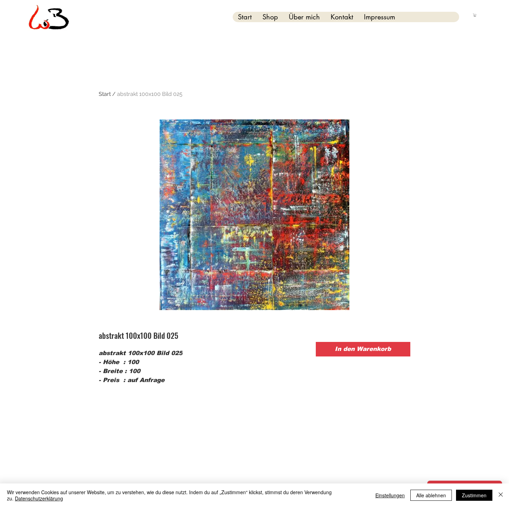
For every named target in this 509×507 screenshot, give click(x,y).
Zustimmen (474, 495)
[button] (475, 15)
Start (105, 94)
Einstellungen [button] (390, 495)
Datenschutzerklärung (39, 498)
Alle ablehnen (431, 495)
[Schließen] (501, 495)
